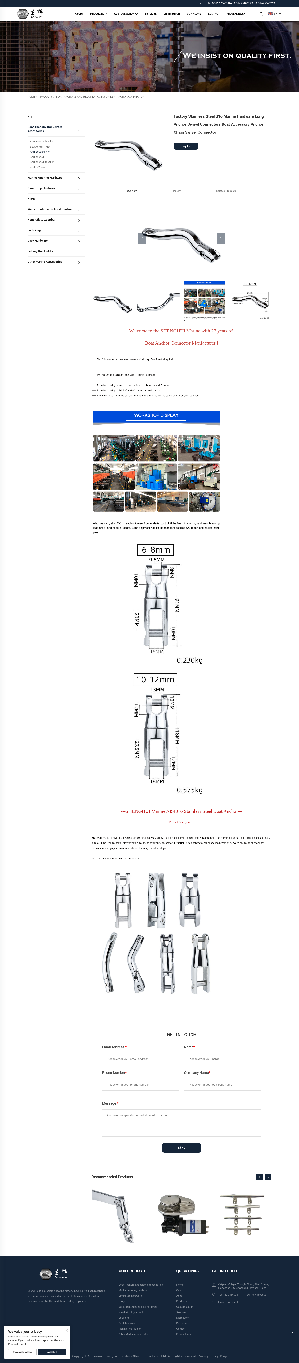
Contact (214, 13)
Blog (223, 1356)
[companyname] (30, 13)
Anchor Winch (37, 167)
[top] (293, 1333)
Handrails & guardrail (42, 219)
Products (97, 13)
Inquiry (186, 146)
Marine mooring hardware (45, 177)
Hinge (31, 198)
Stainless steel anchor (42, 141)
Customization (124, 13)
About (79, 13)
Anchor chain (37, 157)
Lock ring (34, 230)
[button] (259, 1177)
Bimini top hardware (42, 188)
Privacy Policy (208, 1356)
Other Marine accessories (45, 261)
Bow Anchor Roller (40, 146)
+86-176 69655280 (265, 3)
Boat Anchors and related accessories (84, 96)
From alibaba (236, 13)
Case (179, 1290)
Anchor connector (130, 96)
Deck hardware (38, 240)
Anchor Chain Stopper (42, 162)
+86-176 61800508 (243, 3)
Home (31, 96)
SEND (181, 1147)
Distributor (172, 13)
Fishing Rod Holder (40, 251)
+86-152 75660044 (221, 3)
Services (151, 13)
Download (194, 13)
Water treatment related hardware (51, 209)
